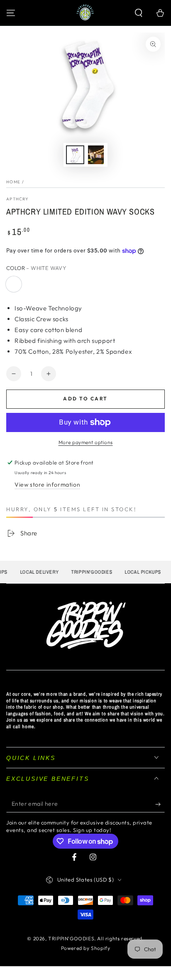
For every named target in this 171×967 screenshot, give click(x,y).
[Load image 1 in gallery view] (75, 154)
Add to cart (85, 398)
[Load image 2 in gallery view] (96, 154)
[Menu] (11, 13)
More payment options (86, 442)
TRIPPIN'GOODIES (71, 938)
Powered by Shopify (85, 948)
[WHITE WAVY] (13, 284)
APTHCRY (17, 199)
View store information (47, 484)
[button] (138, 13)
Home (13, 182)
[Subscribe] (160, 804)
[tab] (85, 330)
